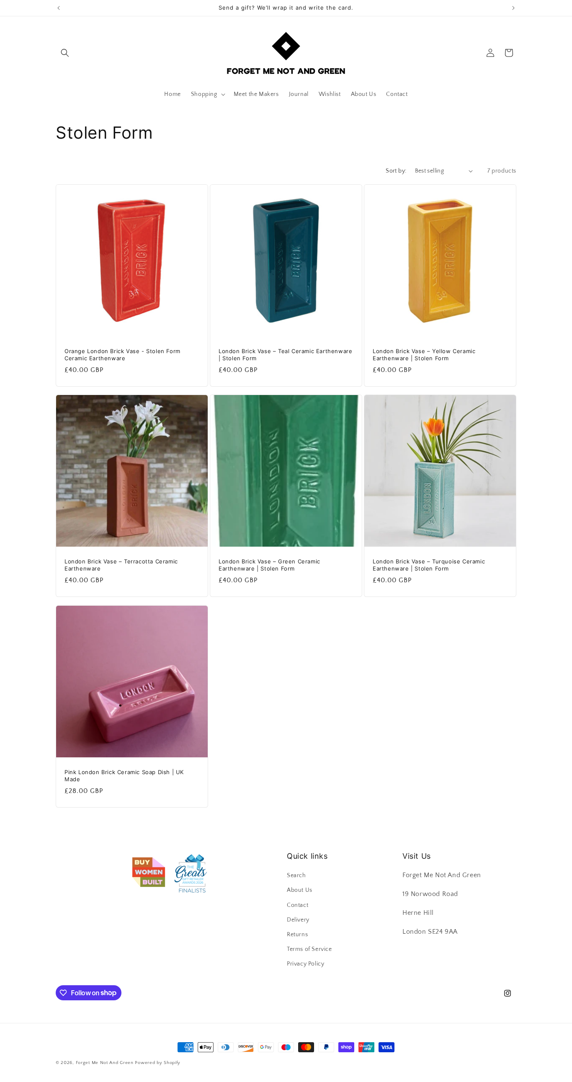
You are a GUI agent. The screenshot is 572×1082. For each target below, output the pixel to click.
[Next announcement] (513, 8)
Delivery (298, 920)
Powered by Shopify (157, 1062)
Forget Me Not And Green (105, 1062)
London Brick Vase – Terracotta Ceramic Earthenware (121, 565)
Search (296, 875)
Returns (297, 934)
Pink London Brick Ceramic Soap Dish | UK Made (124, 775)
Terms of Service (309, 949)
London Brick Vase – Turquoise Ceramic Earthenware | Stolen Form (429, 565)
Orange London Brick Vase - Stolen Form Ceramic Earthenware (122, 355)
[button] (65, 53)
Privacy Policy (305, 964)
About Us (299, 890)
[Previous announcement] (58, 8)
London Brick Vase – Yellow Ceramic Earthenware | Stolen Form (424, 355)
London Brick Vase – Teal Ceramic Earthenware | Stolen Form (285, 355)
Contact (297, 905)
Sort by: (396, 171)
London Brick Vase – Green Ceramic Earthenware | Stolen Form (269, 565)
